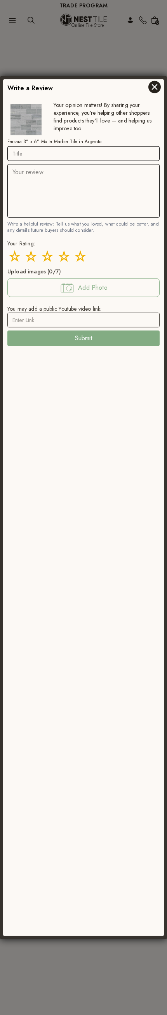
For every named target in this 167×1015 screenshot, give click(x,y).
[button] (83, 287)
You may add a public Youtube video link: (54, 309)
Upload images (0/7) (34, 271)
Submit (83, 338)
